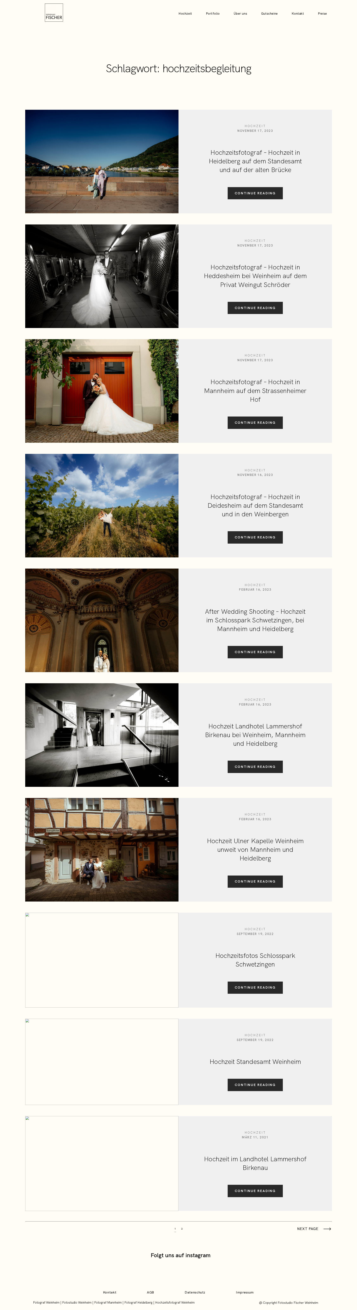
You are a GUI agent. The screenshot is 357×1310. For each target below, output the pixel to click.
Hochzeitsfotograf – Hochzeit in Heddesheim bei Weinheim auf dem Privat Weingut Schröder (255, 276)
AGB (150, 1292)
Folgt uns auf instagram (181, 1255)
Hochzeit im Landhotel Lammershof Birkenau (255, 1163)
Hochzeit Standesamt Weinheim (255, 1061)
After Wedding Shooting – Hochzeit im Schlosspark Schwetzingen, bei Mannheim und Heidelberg (255, 620)
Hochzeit (185, 13)
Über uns (240, 13)
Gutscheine (269, 13)
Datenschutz (195, 1292)
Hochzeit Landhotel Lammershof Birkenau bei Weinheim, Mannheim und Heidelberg (255, 735)
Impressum (245, 1292)
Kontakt (298, 13)
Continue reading (255, 193)
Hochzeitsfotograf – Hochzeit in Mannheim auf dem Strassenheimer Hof (255, 391)
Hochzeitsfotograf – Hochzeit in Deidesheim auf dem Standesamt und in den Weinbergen (255, 505)
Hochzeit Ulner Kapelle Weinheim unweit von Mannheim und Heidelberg (255, 850)
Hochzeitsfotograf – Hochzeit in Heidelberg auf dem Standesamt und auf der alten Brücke (255, 161)
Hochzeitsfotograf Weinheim (175, 1302)
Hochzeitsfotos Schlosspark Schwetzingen (255, 960)
